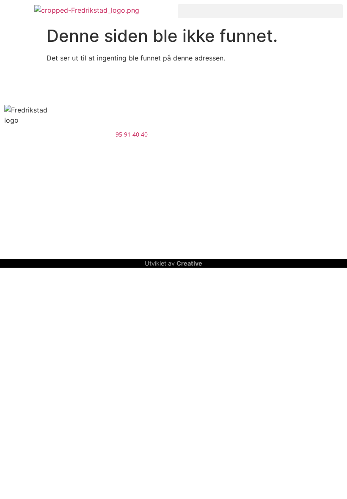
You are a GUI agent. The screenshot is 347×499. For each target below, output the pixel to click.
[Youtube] (61, 212)
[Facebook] (14, 212)
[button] (260, 11)
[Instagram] (38, 212)
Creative (189, 263)
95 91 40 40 (132, 134)
